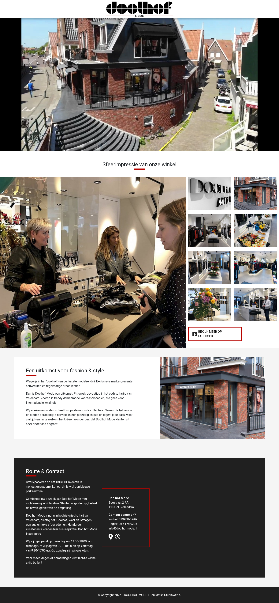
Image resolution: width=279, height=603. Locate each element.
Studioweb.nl (172, 595)
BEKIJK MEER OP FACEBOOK (210, 334)
